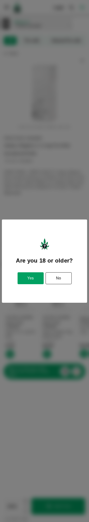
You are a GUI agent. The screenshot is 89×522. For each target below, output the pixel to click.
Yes (30, 278)
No (58, 278)
